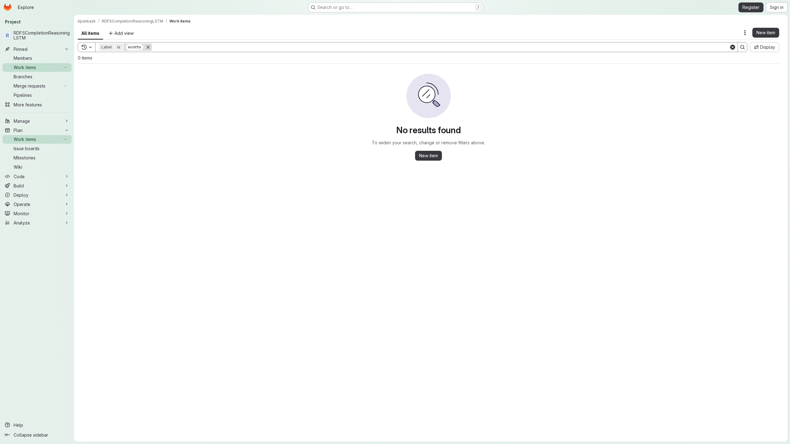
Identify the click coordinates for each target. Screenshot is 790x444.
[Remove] (148, 47)
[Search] (742, 47)
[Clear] (732, 47)
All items (90, 33)
